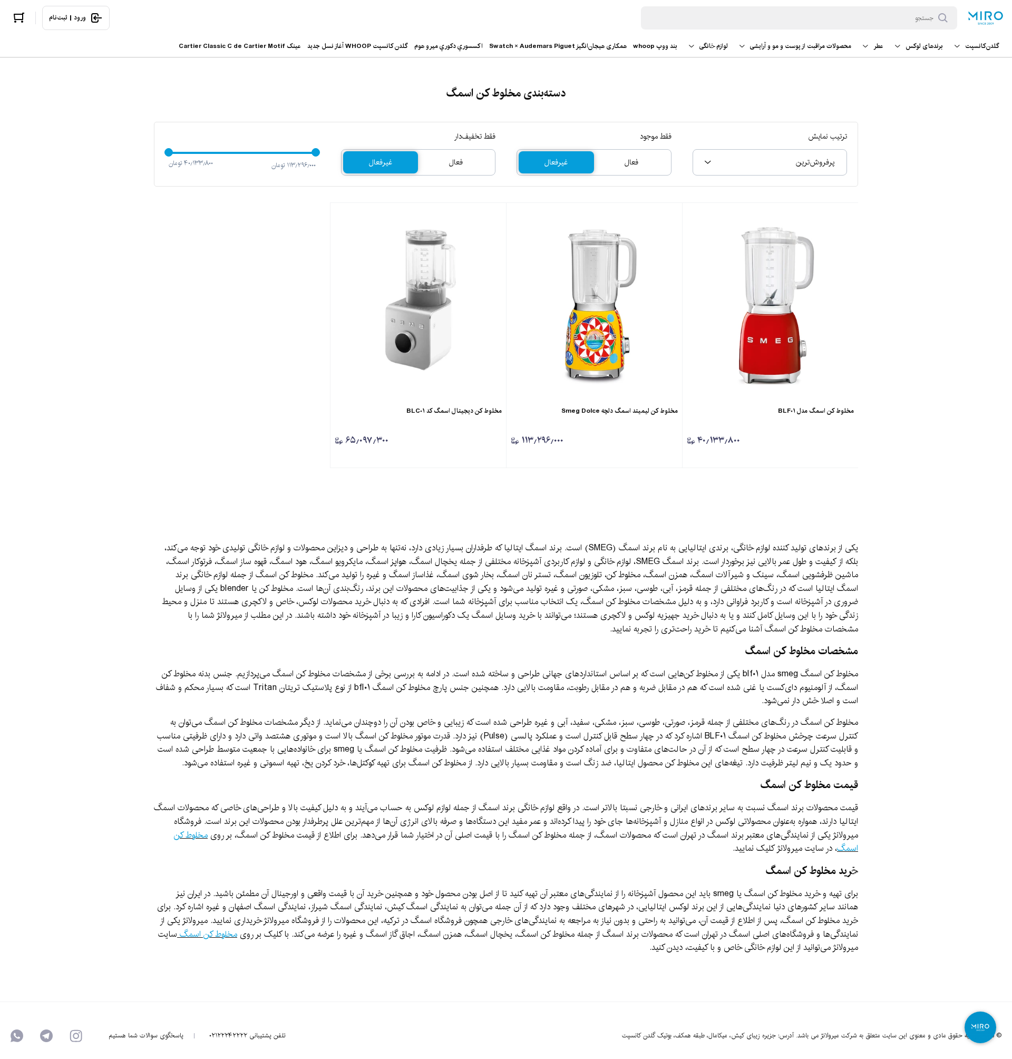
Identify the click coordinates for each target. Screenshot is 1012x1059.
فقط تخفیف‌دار (474, 136)
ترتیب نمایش (827, 136)
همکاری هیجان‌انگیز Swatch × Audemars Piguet (558, 46)
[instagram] (76, 1035)
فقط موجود (656, 136)
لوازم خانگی (713, 46)
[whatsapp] (17, 1035)
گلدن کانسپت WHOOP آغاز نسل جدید (357, 46)
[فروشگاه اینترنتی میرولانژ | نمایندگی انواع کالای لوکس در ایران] (986, 18)
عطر (878, 46)
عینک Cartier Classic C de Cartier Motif (240, 46)
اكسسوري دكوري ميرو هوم (448, 46)
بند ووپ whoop (655, 46)
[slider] (168, 152)
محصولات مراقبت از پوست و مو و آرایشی (800, 46)
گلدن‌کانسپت (982, 46)
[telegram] (46, 1035)
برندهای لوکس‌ (924, 46)
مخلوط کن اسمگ (208, 934)
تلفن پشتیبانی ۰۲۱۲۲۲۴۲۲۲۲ (247, 1036)
